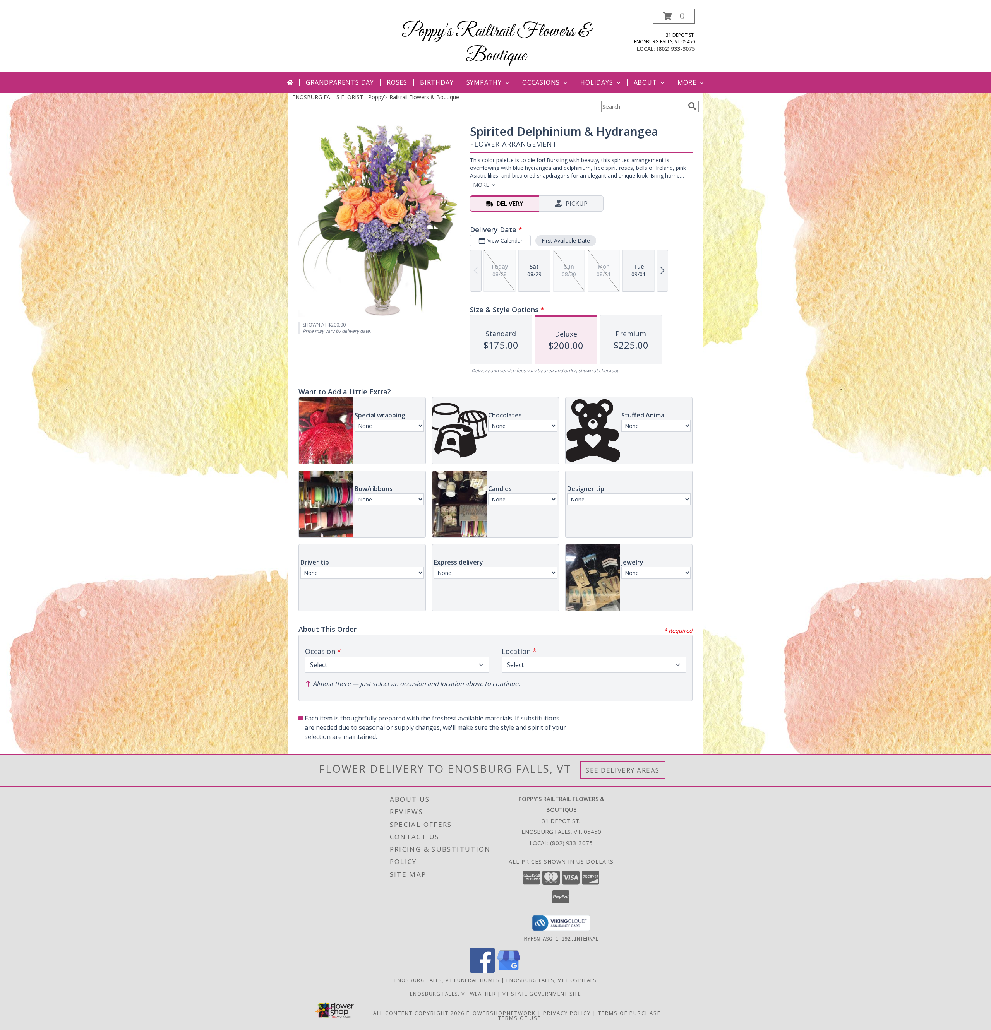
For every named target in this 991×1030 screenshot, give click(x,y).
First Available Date (566, 240)
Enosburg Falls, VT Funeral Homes (447, 980)
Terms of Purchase (629, 1012)
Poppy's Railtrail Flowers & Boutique (495, 43)
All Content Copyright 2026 (419, 1012)
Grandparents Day (340, 82)
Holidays (596, 82)
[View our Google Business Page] (508, 970)
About (645, 82)
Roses (397, 82)
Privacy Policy (567, 1012)
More (686, 82)
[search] (692, 106)
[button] (674, 16)
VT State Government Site (541, 993)
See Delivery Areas (623, 770)
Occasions (541, 82)
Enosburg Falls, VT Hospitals (551, 980)
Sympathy (484, 82)
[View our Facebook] (482, 970)
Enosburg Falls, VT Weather (453, 993)
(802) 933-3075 (676, 48)
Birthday (436, 82)
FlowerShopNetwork (501, 1012)
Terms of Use (519, 1018)
